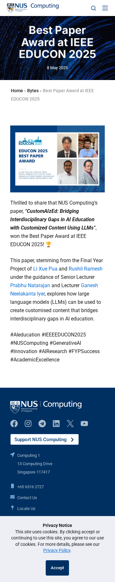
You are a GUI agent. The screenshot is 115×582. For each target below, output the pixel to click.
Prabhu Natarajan (30, 285)
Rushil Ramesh (86, 269)
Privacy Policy (56, 550)
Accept (57, 567)
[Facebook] (14, 423)
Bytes (33, 90)
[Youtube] (84, 423)
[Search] (93, 8)
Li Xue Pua (45, 269)
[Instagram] (28, 423)
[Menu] (105, 8)
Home (17, 90)
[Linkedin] (56, 423)
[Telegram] (42, 423)
